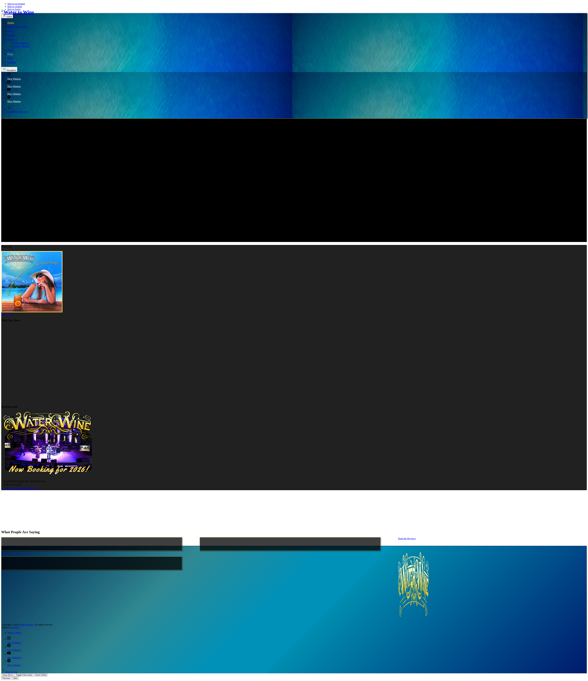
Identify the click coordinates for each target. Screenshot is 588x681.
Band (10, 49)
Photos (11, 39)
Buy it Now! (7, 314)
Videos (11, 35)
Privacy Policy (14, 632)
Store (10, 58)
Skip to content (14, 6)
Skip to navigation (16, 3)
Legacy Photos (21, 46)
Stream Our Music (17, 26)
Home (10, 22)
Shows (11, 30)
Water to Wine (26, 624)
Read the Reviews (407, 538)
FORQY (16, 627)
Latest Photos (20, 42)
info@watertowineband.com (21, 488)
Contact (11, 62)
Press (10, 53)
